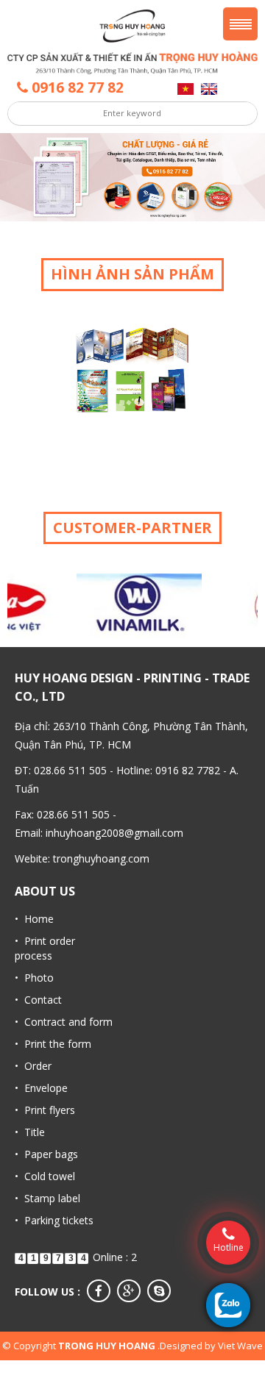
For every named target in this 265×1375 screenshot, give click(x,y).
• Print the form (53, 1044)
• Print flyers (45, 1110)
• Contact (38, 1000)
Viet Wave (240, 1345)
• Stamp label (47, 1198)
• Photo (34, 978)
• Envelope (41, 1088)
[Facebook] (98, 1290)
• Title (30, 1132)
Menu (240, 23)
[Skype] (159, 1290)
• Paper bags (46, 1154)
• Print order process (45, 948)
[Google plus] (129, 1290)
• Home (34, 919)
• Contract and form (64, 1022)
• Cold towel (45, 1176)
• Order (33, 1066)
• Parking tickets (54, 1220)
